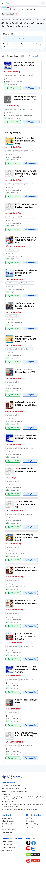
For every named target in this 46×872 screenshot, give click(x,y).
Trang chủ (4, 19)
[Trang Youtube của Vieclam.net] (28, 848)
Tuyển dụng (15, 19)
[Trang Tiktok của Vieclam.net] (28, 843)
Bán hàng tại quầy (28, 19)
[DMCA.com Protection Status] (35, 854)
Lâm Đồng (41, 19)
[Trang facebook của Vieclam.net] (33, 843)
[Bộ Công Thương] (35, 861)
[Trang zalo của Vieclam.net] (33, 848)
